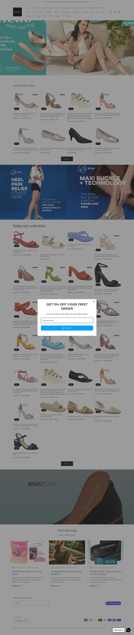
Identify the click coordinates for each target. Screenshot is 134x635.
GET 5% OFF (67, 328)
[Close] (94, 301)
